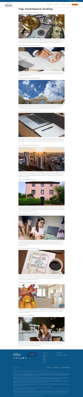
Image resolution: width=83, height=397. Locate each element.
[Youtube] (23, 358)
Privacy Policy (49, 367)
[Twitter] (16, 358)
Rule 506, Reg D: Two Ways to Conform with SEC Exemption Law (29, 111)
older (19, 347)
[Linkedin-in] (18, 358)
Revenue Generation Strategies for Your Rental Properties (28, 145)
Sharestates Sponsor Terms (65, 367)
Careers (44, 359)
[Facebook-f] (13, 358)
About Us (44, 356)
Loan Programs (49, 4)
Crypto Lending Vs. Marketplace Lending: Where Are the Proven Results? (30, 12)
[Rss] (25, 358)
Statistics (69, 4)
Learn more (63, 4)
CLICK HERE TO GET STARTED (61, 355)
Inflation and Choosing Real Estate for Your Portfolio (27, 179)
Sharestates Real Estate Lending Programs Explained (27, 282)
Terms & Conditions (56, 367)
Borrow (32, 354)
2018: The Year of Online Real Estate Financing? (26, 315)
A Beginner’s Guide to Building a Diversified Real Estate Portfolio (29, 78)
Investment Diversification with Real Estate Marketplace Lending (29, 45)
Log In (44, 362)
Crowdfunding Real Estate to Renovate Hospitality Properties (28, 213)
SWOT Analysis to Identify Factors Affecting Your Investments (28, 248)
